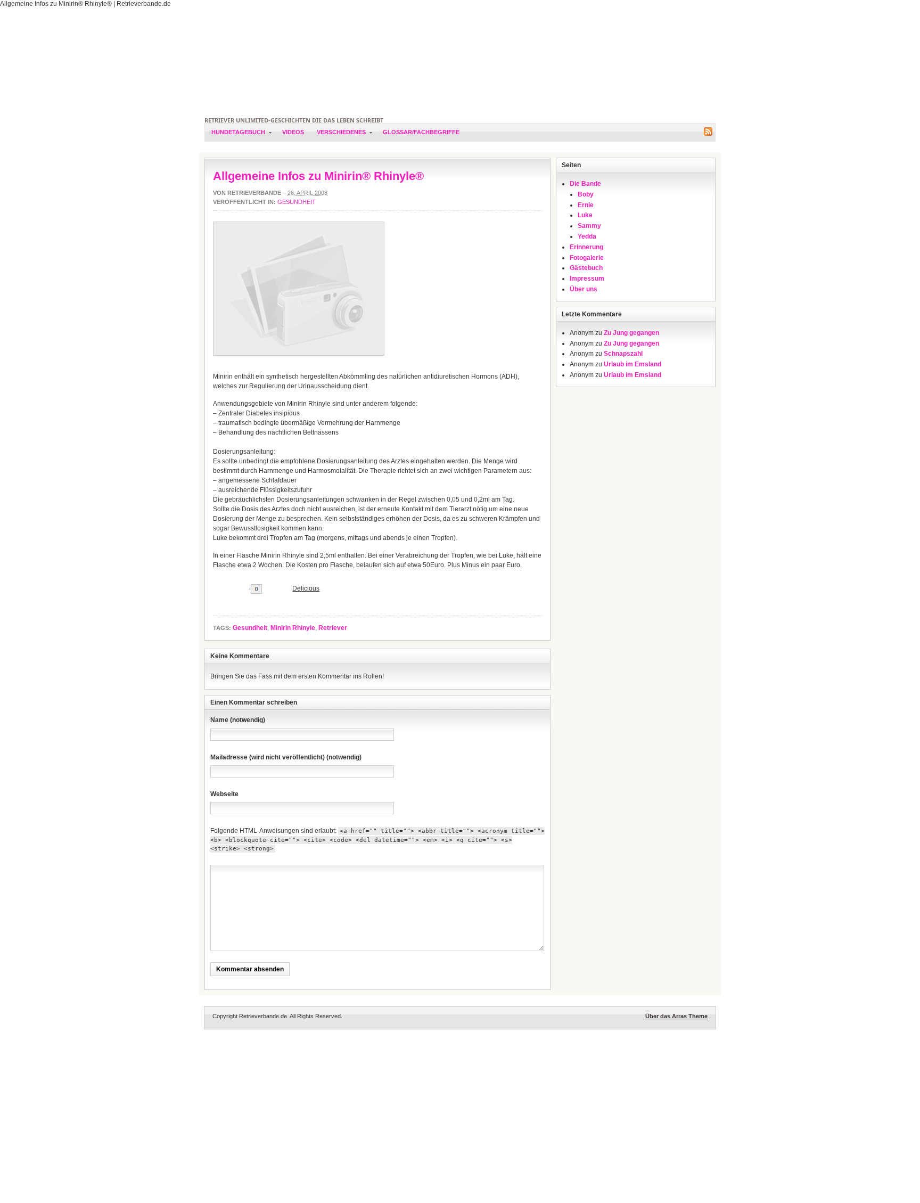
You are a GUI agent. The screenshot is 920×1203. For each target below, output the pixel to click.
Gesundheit (296, 202)
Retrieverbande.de (460, 61)
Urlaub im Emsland (632, 364)
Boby (586, 194)
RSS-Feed (708, 131)
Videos (293, 132)
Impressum (587, 278)
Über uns (583, 289)
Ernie (586, 205)
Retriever (332, 628)
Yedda (587, 236)
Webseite (224, 794)
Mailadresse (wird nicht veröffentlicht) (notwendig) (286, 757)
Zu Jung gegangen (631, 333)
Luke (585, 215)
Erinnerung (586, 247)
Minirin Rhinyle (292, 628)
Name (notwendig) (237, 720)
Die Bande (585, 183)
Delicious (305, 588)
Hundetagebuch (235, 135)
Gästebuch (586, 268)
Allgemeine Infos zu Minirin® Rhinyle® (318, 176)
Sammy (589, 226)
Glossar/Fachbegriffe (421, 132)
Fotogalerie (587, 257)
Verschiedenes (338, 135)
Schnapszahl (623, 353)
